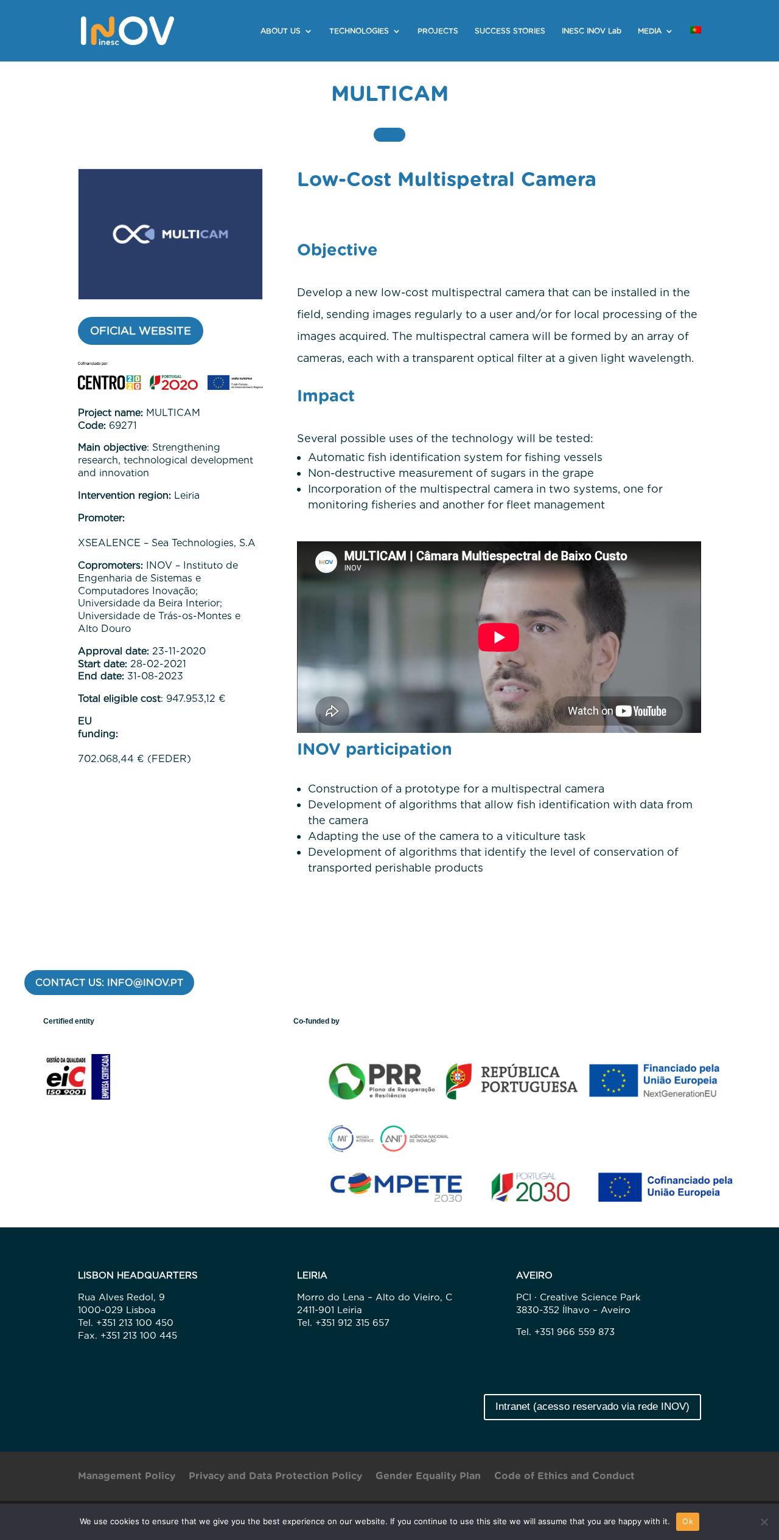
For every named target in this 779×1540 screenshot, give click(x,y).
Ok (687, 1521)
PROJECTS (437, 31)
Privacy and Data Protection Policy (275, 1477)
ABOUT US (280, 31)
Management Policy (126, 1477)
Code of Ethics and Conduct (564, 1477)
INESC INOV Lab (591, 31)
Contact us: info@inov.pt (109, 982)
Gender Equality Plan (428, 1477)
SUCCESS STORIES (510, 31)
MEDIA (650, 31)
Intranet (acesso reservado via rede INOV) (592, 1406)
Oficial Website (140, 330)
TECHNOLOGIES (359, 31)
